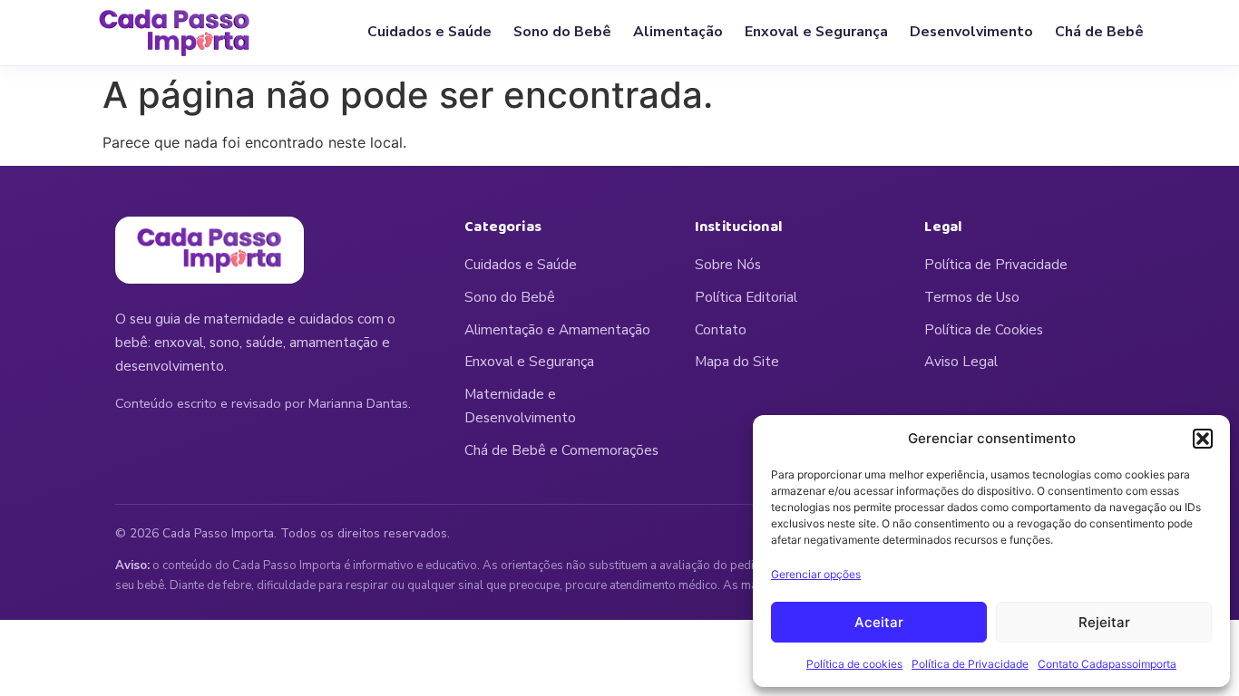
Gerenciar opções (816, 574)
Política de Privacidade (970, 664)
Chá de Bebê (1099, 32)
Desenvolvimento (971, 32)
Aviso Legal (961, 362)
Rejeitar (1104, 622)
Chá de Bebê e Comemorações (561, 450)
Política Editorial (746, 297)
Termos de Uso (971, 297)
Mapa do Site (737, 362)
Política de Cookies (983, 330)
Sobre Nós (728, 265)
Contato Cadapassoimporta (1107, 664)
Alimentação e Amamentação (557, 330)
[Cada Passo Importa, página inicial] (174, 32)
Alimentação (678, 32)
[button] (1203, 439)
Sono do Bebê (562, 32)
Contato (720, 330)
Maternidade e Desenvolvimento (520, 406)
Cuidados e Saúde (429, 32)
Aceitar (878, 622)
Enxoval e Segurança (816, 32)
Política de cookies (854, 664)
